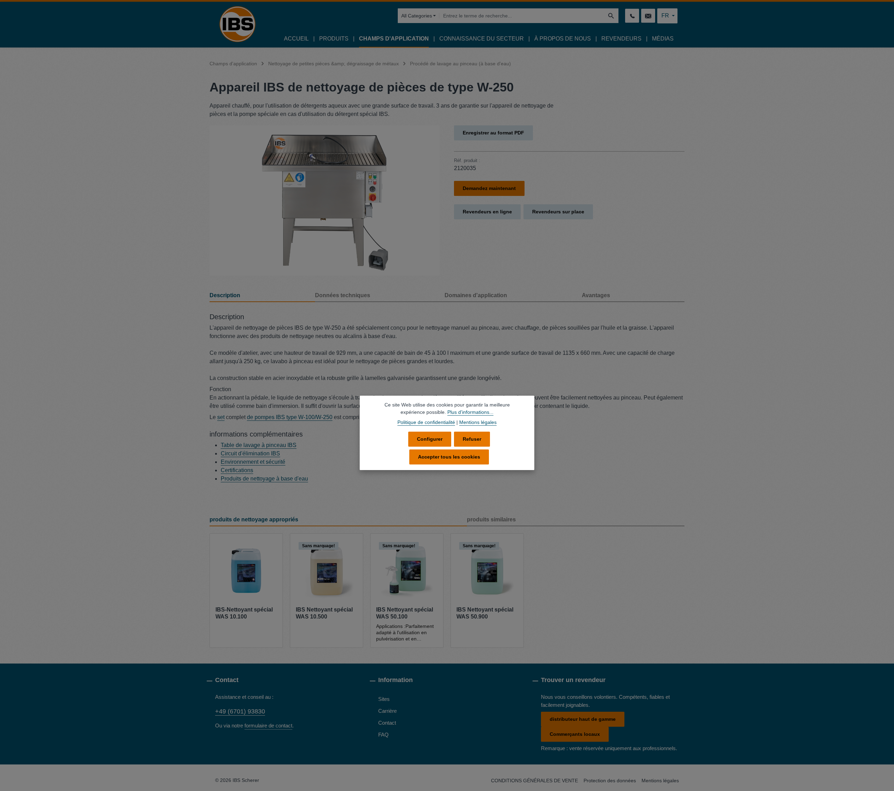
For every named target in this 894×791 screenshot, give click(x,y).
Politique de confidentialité (426, 422)
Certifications (237, 470)
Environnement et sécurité (253, 462)
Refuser (472, 439)
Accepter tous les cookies (449, 457)
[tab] (262, 296)
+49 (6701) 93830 (240, 711)
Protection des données (610, 780)
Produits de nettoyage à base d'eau (264, 479)
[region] (325, 200)
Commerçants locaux (575, 734)
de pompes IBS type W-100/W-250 (289, 417)
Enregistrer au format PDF (493, 133)
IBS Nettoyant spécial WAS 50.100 (404, 613)
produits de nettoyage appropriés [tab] (254, 519)
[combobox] (521, 15)
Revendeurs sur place (558, 211)
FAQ (383, 735)
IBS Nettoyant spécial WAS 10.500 (324, 613)
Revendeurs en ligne (487, 211)
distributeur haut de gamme (583, 719)
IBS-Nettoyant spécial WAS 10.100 (244, 613)
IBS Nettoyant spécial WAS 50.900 (484, 613)
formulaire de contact (268, 725)
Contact (387, 723)
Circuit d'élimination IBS (250, 453)
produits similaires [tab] (491, 519)
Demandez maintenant (489, 188)
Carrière (387, 711)
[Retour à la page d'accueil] (237, 24)
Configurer (429, 439)
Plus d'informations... (470, 412)
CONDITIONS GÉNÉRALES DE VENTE (534, 780)
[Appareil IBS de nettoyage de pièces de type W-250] (325, 200)
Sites (384, 699)
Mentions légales (660, 780)
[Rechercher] (611, 15)
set (221, 417)
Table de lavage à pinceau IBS (258, 445)
